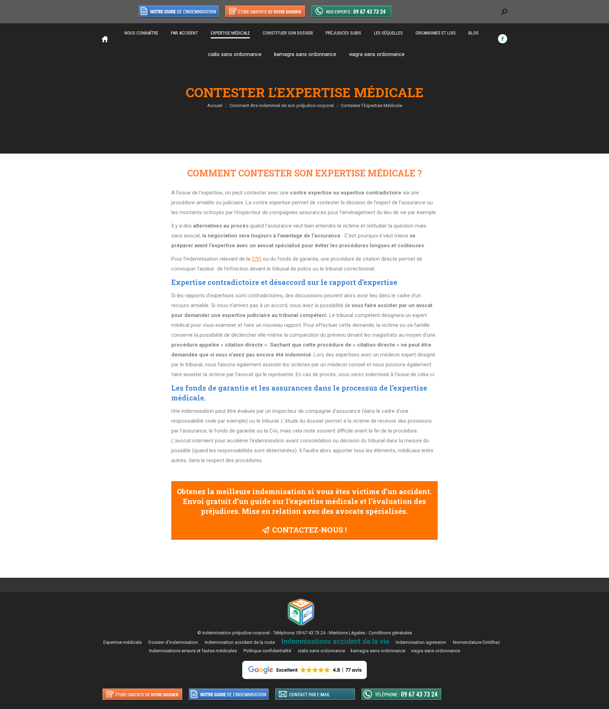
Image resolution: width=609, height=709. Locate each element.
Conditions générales (390, 632)
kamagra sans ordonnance (305, 54)
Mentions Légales (347, 632)
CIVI (257, 259)
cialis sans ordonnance (235, 54)
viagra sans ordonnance (377, 54)
